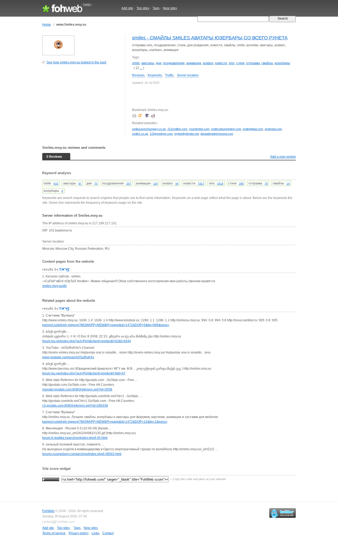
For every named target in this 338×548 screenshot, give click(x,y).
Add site (127, 8)
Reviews (138, 75)
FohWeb (48, 511)
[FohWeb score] (50, 479)
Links (95, 533)
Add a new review (283, 157)
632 (56, 183)
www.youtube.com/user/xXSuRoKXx (68, 357)
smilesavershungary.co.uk (149, 129)
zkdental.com (273, 129)
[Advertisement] (81, 104)
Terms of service (53, 533)
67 (80, 183)
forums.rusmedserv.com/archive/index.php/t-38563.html (81, 454)
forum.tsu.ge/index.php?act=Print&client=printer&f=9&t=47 (83, 373)
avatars (208, 63)
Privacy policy (78, 533)
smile (136, 63)
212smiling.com (177, 129)
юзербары (282, 63)
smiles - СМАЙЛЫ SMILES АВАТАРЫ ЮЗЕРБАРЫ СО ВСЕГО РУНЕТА (210, 37)
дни (158, 63)
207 (128, 183)
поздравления (174, 63)
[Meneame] (141, 116)
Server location (188, 75)
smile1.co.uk (140, 133)
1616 (220, 183)
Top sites (143, 8)
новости (221, 63)
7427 (201, 183)
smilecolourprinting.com (226, 129)
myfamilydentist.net (186, 133)
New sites (170, 8)
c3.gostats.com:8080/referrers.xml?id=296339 (75, 405)
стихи (240, 63)
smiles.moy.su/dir (54, 286)
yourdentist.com (199, 129)
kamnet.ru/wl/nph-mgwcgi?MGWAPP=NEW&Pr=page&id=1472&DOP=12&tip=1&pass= (104, 422)
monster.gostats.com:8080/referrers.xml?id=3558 (77, 389)
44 (177, 183)
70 (95, 183)
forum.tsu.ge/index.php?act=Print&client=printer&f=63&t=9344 (86, 341)
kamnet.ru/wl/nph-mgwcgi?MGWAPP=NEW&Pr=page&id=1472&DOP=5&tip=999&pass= (105, 325)
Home (46, 24)
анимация (193, 63)
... (141, 68)
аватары (147, 63)
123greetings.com (161, 133)
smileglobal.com (253, 129)
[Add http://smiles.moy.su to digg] (135, 116)
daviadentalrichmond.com (216, 133)
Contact (108, 533)
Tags (156, 8)
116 (155, 183)
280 (241, 183)
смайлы (267, 63)
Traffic (169, 75)
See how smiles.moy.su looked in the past (76, 62)
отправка (253, 63)
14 (288, 183)
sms (231, 63)
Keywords (155, 75)
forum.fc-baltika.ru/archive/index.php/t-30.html (74, 438)
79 (266, 183)
